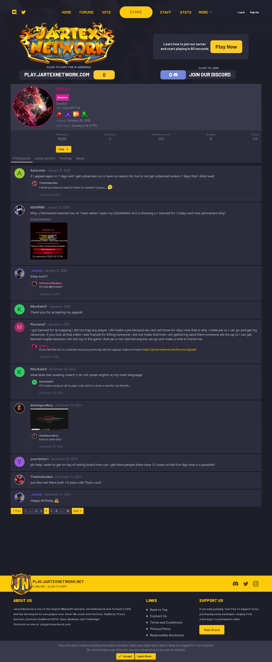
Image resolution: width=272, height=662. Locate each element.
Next (76, 511)
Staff (165, 12)
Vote (106, 12)
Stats (185, 12)
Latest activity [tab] (45, 158)
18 (68, 511)
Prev (18, 511)
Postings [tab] (66, 158)
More (204, 12)
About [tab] (80, 158)
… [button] (31, 511)
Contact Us (158, 616)
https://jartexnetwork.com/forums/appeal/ (169, 349)
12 (210, 139)
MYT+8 (75, 108)
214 (255, 139)
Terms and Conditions (166, 622)
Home (66, 12)
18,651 (62, 139)
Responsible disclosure (167, 635)
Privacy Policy (160, 629)
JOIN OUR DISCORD (210, 74)
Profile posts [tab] (21, 158)
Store (136, 12)
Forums (86, 12)
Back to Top (159, 609)
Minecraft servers (72, 609)
